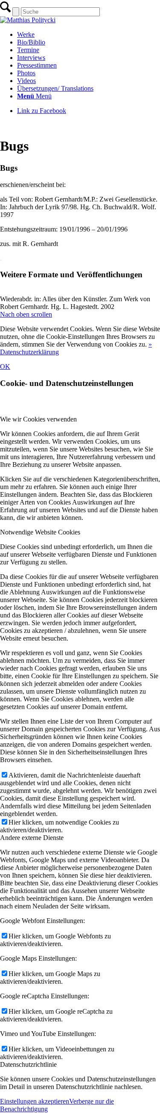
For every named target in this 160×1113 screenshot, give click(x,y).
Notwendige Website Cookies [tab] (40, 532)
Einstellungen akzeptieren (34, 1101)
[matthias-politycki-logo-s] (27, 20)
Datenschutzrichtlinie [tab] (28, 1064)
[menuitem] (88, 35)
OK (5, 366)
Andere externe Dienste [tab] (32, 837)
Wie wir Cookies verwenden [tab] (38, 419)
